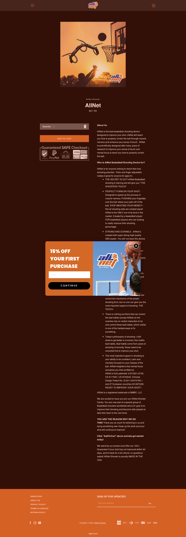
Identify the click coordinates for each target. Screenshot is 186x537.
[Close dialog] (136, 245)
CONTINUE (69, 286)
